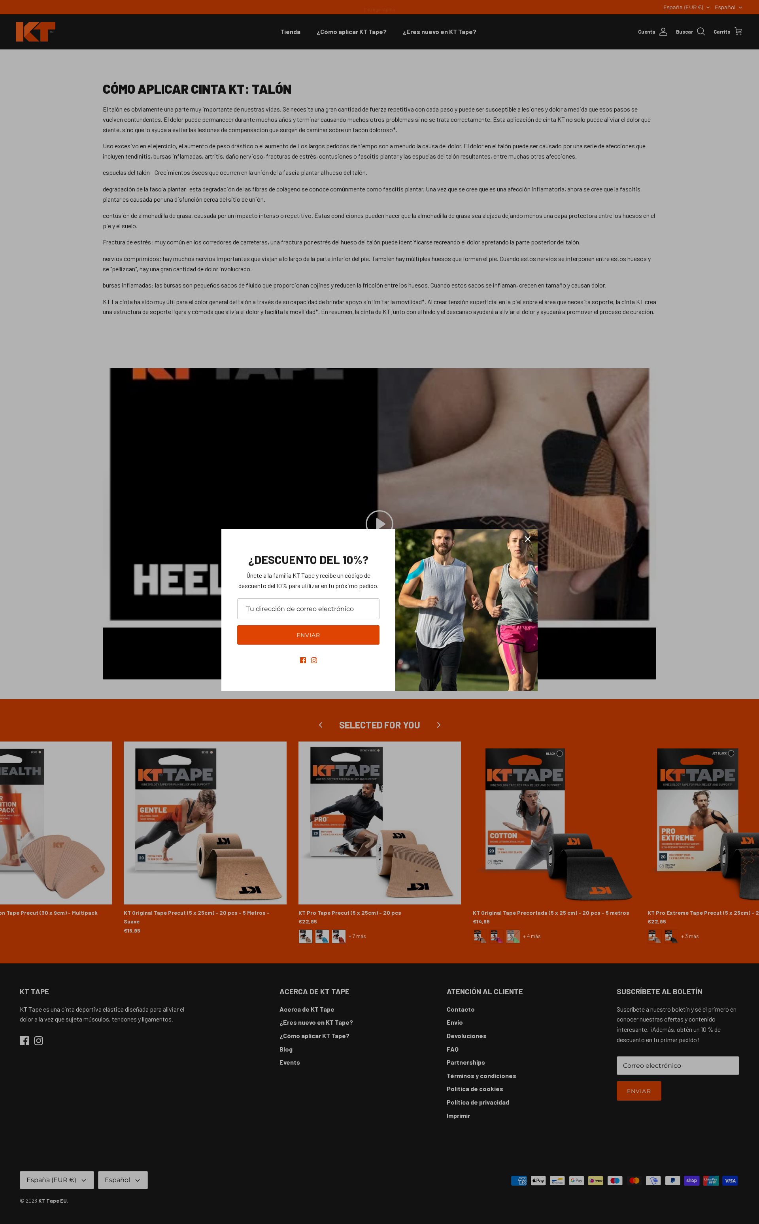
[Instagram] (314, 660)
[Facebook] (303, 660)
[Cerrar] (527, 539)
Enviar (308, 635)
